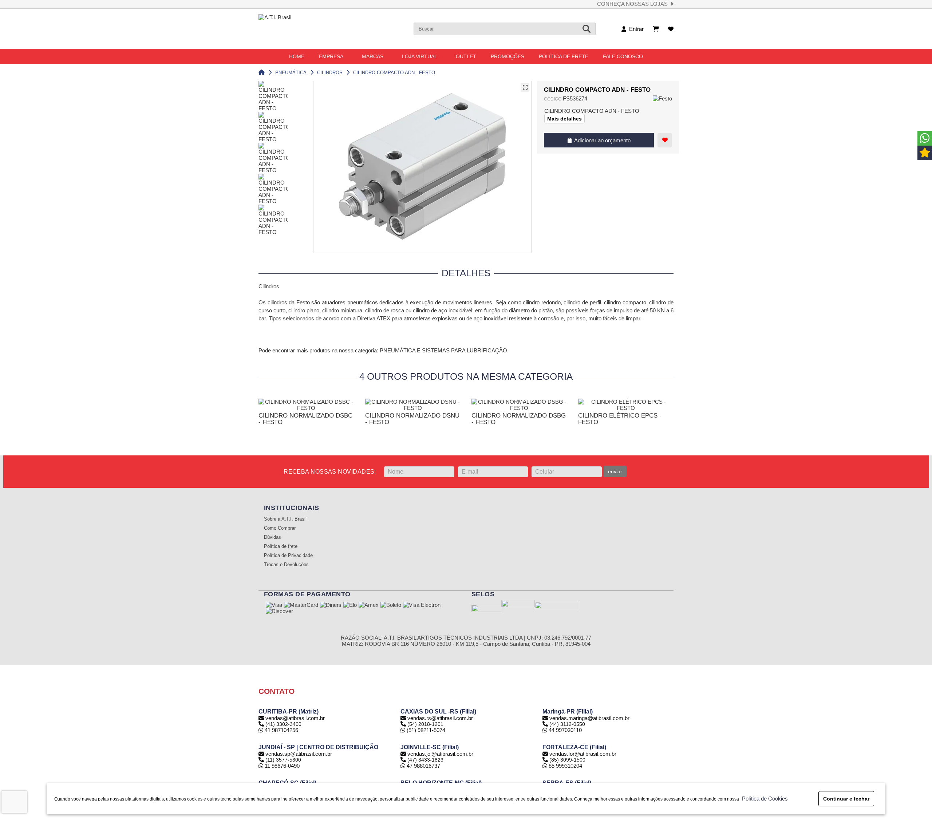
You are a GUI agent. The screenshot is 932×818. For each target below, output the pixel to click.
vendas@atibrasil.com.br (295, 718)
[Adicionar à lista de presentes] (664, 140)
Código (552, 99)
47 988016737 (422, 766)
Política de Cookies (763, 798)
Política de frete (280, 546)
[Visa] (274, 605)
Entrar (635, 29)
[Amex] (369, 605)
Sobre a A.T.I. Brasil (285, 519)
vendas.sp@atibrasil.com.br (298, 754)
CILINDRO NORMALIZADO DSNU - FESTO (412, 419)
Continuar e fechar (846, 799)
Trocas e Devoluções (286, 564)
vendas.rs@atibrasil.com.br (440, 718)
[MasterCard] (301, 605)
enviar (615, 471)
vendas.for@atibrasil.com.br (582, 754)
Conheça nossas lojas (634, 4)
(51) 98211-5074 (425, 730)
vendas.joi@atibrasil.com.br (440, 754)
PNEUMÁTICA (291, 72)
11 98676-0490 (281, 766)
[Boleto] (390, 605)
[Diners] (330, 605)
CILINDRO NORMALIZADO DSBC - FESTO (305, 419)
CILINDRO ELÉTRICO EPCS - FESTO (620, 419)
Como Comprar (280, 528)
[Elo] (350, 605)
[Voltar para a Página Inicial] (261, 72)
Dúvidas (272, 537)
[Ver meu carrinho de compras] (656, 29)
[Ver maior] (525, 87)
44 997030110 (564, 730)
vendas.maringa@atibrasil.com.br (589, 718)
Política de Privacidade (288, 555)
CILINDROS (330, 72)
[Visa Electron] (422, 605)
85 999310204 (564, 766)
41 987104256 (280, 730)
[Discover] (279, 611)
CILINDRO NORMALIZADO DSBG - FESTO (518, 419)
